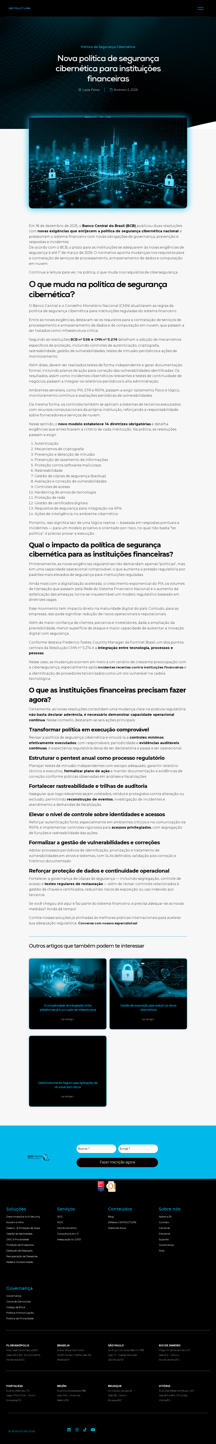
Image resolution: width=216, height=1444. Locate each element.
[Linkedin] (69, 1429)
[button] (201, 8)
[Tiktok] (85, 1429)
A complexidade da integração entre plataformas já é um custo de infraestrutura (68, 1008)
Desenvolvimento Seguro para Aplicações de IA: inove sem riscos (67, 1085)
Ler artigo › (67, 1019)
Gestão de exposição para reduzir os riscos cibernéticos (148, 1008)
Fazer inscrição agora (117, 1162)
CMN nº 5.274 (105, 340)
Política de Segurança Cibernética (108, 47)
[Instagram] (77, 1429)
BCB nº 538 (80, 340)
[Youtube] (93, 1429)
